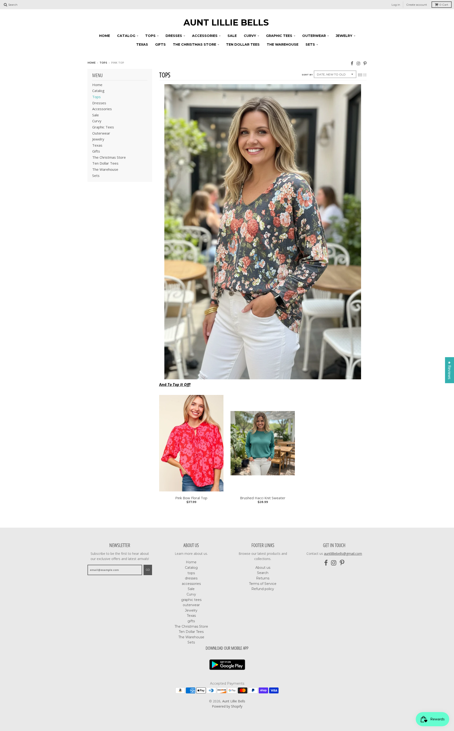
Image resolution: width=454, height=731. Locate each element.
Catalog (126, 36)
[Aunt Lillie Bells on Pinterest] (365, 63)
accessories (205, 36)
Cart (443, 4)
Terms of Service (262, 584)
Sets (310, 44)
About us (262, 567)
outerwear (314, 36)
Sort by (307, 74)
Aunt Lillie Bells (226, 22)
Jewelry (344, 36)
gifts (160, 44)
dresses (174, 36)
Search (262, 573)
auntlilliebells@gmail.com (343, 553)
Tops (103, 62)
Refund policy (262, 589)
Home (104, 36)
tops (150, 36)
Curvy (250, 36)
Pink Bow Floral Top (191, 498)
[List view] (365, 75)
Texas (142, 44)
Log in (396, 4)
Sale (232, 36)
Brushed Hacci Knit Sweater (262, 498)
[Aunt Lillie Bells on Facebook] (352, 63)
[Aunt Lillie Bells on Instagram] (358, 63)
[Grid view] (360, 75)
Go (148, 569)
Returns (262, 578)
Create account (416, 4)
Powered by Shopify (227, 706)
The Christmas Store (194, 44)
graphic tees (279, 36)
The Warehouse (282, 44)
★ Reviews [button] (449, 370)
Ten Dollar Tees (243, 44)
